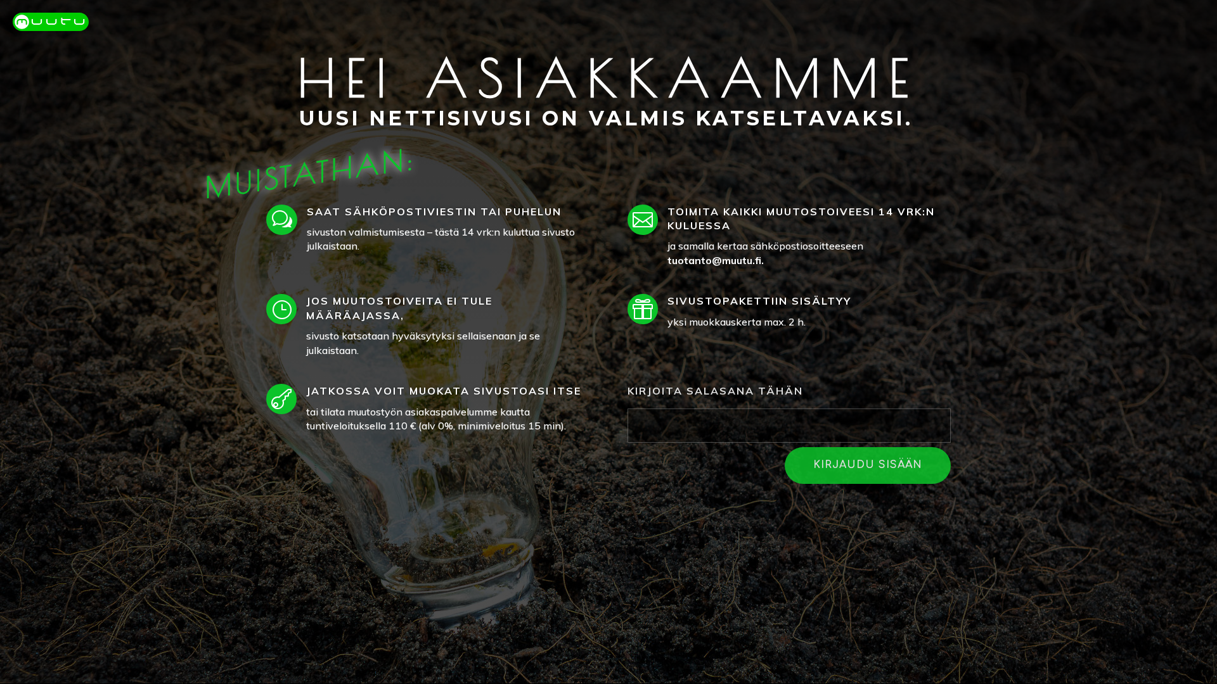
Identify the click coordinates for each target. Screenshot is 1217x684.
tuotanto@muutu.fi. (715, 260)
